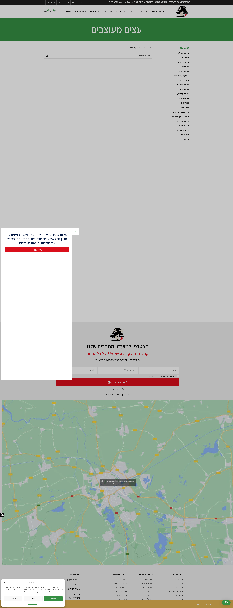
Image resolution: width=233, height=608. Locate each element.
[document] (116, 304)
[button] (5, 582)
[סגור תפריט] (76, 231)
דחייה (33, 598)
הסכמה (53, 598)
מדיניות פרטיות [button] (32, 604)
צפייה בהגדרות (13, 598)
